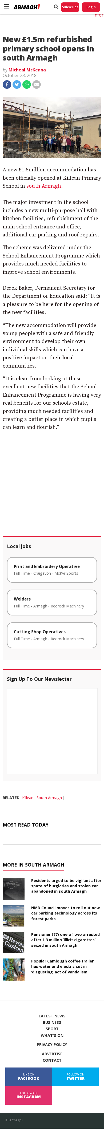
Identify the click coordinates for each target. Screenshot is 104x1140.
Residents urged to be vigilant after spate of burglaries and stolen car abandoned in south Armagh (66, 886)
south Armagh (43, 186)
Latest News (52, 1016)
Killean (27, 797)
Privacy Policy (52, 1044)
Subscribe (70, 7)
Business (52, 1022)
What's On (52, 1035)
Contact (52, 1060)
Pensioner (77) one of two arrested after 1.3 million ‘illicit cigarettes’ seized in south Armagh (65, 940)
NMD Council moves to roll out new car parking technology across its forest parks (65, 913)
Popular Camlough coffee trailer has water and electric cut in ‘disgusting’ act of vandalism (62, 966)
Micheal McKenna (27, 70)
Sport (52, 1029)
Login (91, 7)
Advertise (52, 1054)
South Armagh (49, 797)
